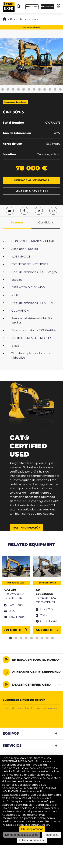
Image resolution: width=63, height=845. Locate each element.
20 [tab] (55, 89)
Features (17, 222)
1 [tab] (10, 638)
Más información (26, 527)
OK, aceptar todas (32, 829)
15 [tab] (29, 89)
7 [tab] (42, 638)
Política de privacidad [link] (32, 840)
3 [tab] (21, 638)
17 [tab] (39, 89)
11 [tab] (8, 89)
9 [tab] (52, 638)
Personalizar (51, 834)
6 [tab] (36, 638)
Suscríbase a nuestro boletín (24, 699)
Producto (16, 19)
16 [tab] (34, 89)
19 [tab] (50, 89)
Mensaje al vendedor (31, 180)
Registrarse (47, 6)
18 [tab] (44, 89)
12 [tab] (13, 89)
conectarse (31, 6)
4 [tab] (26, 638)
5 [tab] (31, 638)
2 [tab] (16, 638)
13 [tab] (18, 89)
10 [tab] (2, 89)
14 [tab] (23, 89)
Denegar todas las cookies (21, 834)
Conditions (46, 222)
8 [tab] (47, 638)
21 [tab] (60, 89)
